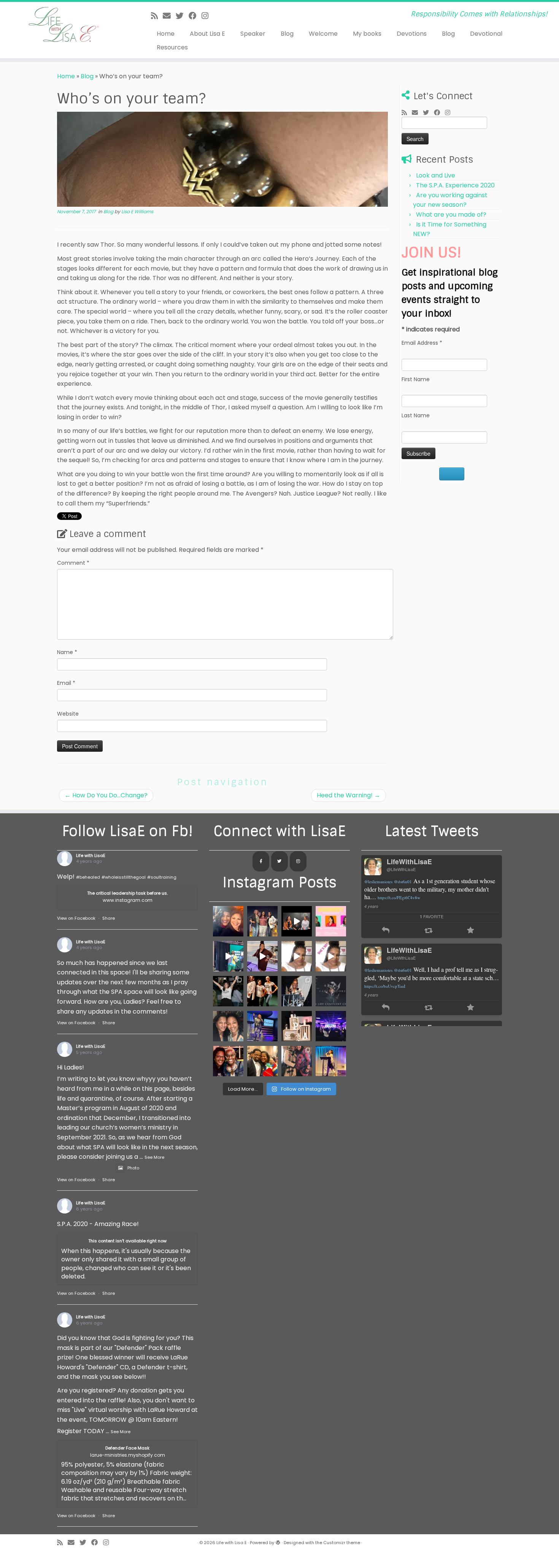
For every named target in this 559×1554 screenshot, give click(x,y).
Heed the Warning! (348, 795)
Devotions (412, 33)
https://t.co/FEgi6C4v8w (399, 897)
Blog (287, 33)
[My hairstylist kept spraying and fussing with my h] (331, 1061)
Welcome (323, 33)
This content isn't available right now (127, 1241)
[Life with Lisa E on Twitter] (279, 861)
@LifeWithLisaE (401, 869)
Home (166, 33)
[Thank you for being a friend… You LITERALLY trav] (228, 1061)
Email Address (422, 343)
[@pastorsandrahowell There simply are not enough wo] (296, 1061)
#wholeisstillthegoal (124, 877)
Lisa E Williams (137, 211)
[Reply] (385, 931)
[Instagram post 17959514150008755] (296, 956)
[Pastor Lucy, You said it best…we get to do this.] (262, 921)
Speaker (252, 33)
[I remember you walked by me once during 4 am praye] (262, 1061)
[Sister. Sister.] (228, 1026)
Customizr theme (341, 1543)
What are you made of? (451, 214)
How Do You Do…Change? (106, 795)
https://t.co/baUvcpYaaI (384, 986)
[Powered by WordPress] (278, 1541)
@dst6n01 (403, 881)
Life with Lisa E (231, 1543)
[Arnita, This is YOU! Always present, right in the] (262, 991)
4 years (371, 906)
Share (108, 918)
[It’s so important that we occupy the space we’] (296, 1026)
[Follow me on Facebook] (195, 15)
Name (67, 652)
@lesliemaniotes (378, 881)
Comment (73, 563)
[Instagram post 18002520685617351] (296, 921)
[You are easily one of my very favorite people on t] (296, 991)
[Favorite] (470, 931)
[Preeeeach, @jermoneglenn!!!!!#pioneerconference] (228, 956)
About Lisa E (207, 33)
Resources (172, 47)
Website (68, 714)
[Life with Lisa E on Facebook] (261, 861)
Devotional (486, 33)
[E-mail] (169, 15)
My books (367, 33)
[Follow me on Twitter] (182, 15)
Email (66, 683)
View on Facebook (76, 918)
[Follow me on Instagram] (207, 15)
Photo (133, 1168)
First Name (416, 379)
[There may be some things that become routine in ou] (331, 991)
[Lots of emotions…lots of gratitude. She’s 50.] (331, 956)
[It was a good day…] (262, 956)
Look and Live (435, 175)
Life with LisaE (90, 855)
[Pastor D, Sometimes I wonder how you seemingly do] (228, 921)
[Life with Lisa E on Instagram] (298, 861)
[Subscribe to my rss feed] (157, 15)
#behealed (88, 877)
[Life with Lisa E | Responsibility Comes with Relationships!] (64, 25)
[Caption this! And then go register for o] (262, 1026)
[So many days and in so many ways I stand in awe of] (228, 991)
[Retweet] (428, 931)
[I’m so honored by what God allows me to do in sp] (331, 1026)
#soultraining (161, 877)
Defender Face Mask (127, 1448)
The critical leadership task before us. (127, 893)
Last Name (416, 415)
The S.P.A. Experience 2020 (455, 185)
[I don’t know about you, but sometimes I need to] (331, 921)
